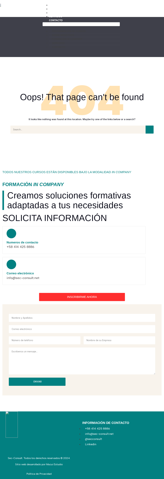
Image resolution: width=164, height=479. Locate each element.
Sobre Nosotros (60, 9)
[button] (81, 24)
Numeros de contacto (22, 242)
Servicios (55, 16)
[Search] (150, 130)
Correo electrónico (20, 273)
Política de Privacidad (39, 473)
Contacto (56, 20)
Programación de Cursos (67, 5)
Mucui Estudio (54, 464)
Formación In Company (64, 12)
